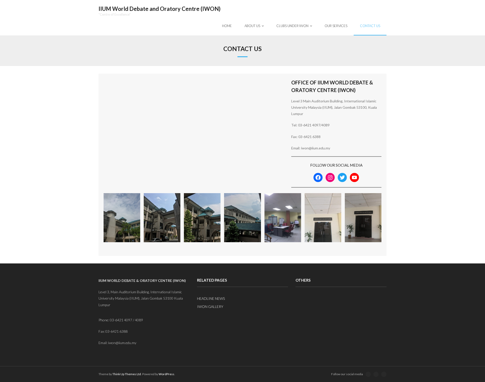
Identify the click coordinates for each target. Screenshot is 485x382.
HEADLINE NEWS (211, 298)
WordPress (166, 374)
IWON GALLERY (210, 306)
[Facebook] (318, 177)
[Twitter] (342, 177)
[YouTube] (354, 177)
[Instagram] (330, 177)
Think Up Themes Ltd (126, 374)
